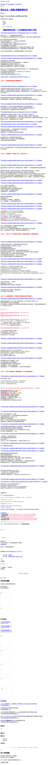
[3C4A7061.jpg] (18, 33)
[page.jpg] (18, 55)
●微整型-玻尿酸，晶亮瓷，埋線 (15, 556)
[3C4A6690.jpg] (21, 208)
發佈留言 (2, 568)
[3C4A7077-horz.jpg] (22, 376)
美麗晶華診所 (3, 544)
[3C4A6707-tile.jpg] (21, 223)
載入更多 (2, 561)
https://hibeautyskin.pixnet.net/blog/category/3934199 (23, 519)
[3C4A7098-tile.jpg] (22, 424)
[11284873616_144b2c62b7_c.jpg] (21, 95)
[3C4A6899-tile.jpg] (21, 279)
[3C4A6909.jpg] (21, 343)
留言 (14, 551)
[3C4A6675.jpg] (21, 160)
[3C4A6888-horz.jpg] (21, 241)
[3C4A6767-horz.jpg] (18, 86)
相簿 (4, 21)
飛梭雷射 (2, 219)
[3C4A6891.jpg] (21, 261)
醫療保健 (11, 19)
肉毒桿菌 (18, 217)
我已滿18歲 (3, 762)
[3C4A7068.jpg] (22, 411)
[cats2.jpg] (21, 183)
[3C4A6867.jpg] (21, 264)
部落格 (4, 23)
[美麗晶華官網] (3, 529)
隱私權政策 (31, 747)
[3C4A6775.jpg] (21, 126)
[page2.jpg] (21, 58)
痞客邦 (11, 551)
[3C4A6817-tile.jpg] (21, 134)
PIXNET (14, 747)
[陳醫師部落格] (4, 537)
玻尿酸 (5, 217)
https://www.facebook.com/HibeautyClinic (16, 521)
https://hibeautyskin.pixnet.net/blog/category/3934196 (23, 518)
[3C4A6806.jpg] (18, 112)
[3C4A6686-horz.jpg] (21, 194)
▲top (1, 558)
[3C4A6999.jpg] (22, 479)
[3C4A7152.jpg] (22, 450)
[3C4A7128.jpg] (22, 448)
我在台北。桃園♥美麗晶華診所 (14, 10)
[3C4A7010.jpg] (23, 481)
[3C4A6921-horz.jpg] (21, 298)
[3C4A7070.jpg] (22, 406)
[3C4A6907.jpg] (21, 347)
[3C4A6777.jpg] (18, 124)
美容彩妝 (10, 555)
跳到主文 (2, 13)
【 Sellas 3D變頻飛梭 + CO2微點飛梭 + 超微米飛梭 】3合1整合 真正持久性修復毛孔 (18, 703)
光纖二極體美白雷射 (4, 391)
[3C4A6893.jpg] (21, 259)
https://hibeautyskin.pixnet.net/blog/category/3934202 (23, 514)
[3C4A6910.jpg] (21, 338)
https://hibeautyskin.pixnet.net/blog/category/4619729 (22, 515)
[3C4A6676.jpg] (21, 165)
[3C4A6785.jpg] (21, 121)
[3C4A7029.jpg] (22, 443)
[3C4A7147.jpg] (21, 145)
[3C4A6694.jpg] (21, 203)
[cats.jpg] (21, 180)
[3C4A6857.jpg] (21, 287)
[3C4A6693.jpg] (21, 206)
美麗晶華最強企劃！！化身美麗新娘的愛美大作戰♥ (20, 30)
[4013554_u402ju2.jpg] (21, 104)
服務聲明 (36, 747)
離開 (7, 762)
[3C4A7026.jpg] (22, 433)
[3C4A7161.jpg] (22, 465)
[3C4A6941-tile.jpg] (21, 358)
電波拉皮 (16, 219)
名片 (4, 24)
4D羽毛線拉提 (3, 211)
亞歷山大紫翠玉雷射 (12, 391)
